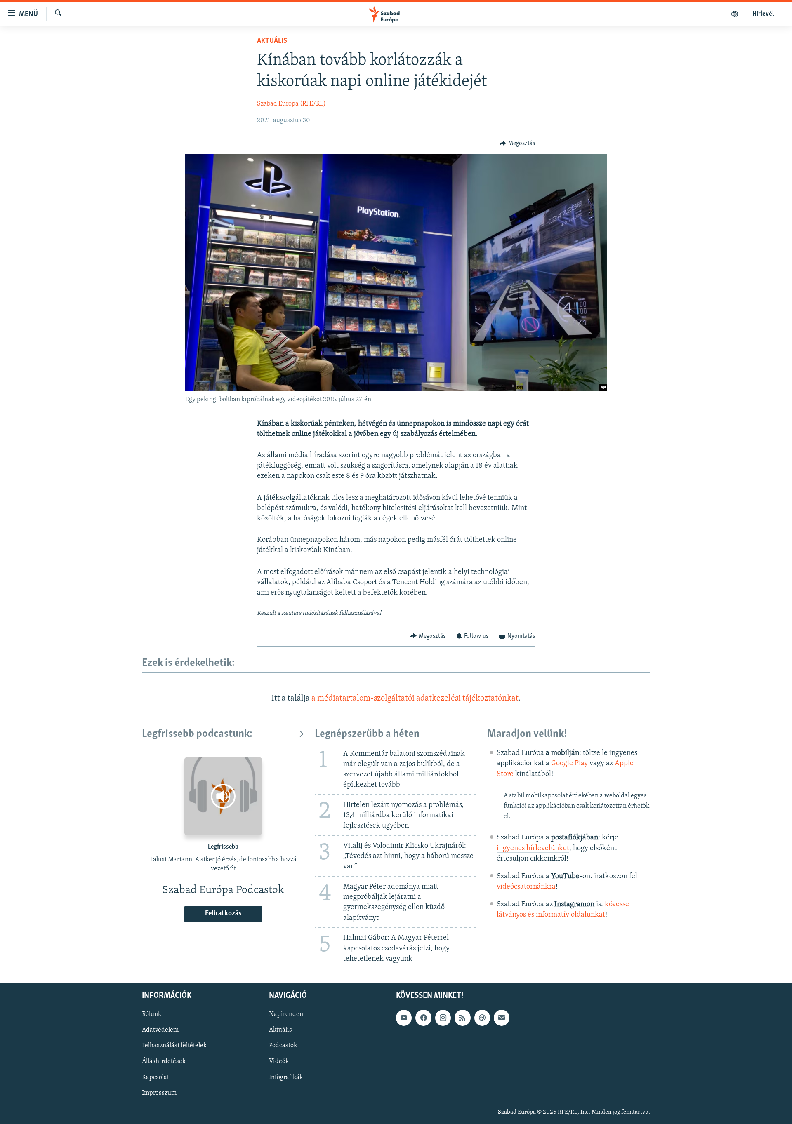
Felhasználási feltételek (174, 1045)
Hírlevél (763, 14)
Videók (279, 1061)
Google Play (569, 763)
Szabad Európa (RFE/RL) (291, 104)
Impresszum (159, 1092)
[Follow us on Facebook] (423, 1017)
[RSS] (462, 1017)
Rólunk (151, 1014)
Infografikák (286, 1077)
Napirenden (286, 1014)
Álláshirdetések (164, 1061)
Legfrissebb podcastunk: (197, 734)
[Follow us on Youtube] (404, 1017)
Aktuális (272, 41)
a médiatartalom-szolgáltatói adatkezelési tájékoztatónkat (415, 698)
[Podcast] (482, 1017)
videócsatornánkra (526, 887)
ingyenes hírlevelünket (533, 848)
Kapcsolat (155, 1077)
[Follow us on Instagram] (443, 1017)
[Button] (517, 143)
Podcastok (283, 1045)
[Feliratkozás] (501, 1017)
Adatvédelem (160, 1030)
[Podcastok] (734, 14)
